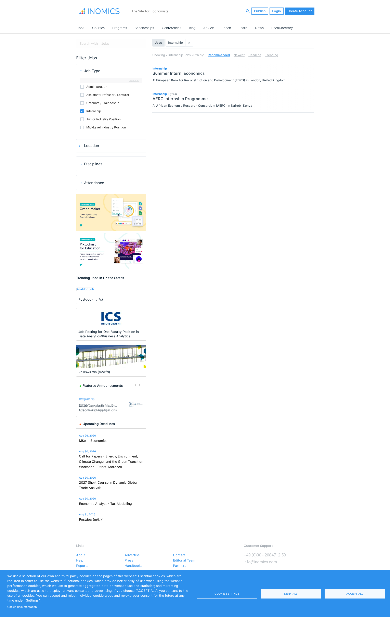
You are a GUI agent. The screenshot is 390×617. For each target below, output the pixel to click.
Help (79, 560)
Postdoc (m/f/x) (91, 519)
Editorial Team (184, 560)
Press (129, 560)
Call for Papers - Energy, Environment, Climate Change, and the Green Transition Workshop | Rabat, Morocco (111, 461)
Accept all (354, 593)
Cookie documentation (22, 606)
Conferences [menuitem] (171, 28)
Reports (82, 566)
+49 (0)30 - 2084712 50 (265, 555)
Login (276, 11)
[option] (111, 404)
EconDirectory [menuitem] (282, 28)
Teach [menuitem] (226, 28)
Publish (260, 11)
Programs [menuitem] (119, 28)
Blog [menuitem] (192, 28)
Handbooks (133, 566)
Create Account (299, 11)
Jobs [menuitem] (80, 28)
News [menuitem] (259, 28)
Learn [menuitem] (243, 28)
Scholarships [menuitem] (144, 28)
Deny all (291, 593)
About (81, 555)
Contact (179, 555)
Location (91, 145)
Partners (179, 566)
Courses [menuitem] (98, 28)
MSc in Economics (93, 441)
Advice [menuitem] (208, 28)
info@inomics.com (260, 561)
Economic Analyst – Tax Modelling (105, 504)
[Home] (99, 11)
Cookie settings (226, 593)
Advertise (132, 555)
